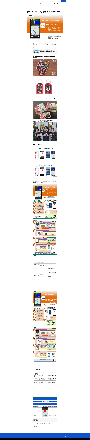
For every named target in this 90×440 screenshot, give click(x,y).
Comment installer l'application (45, 401)
